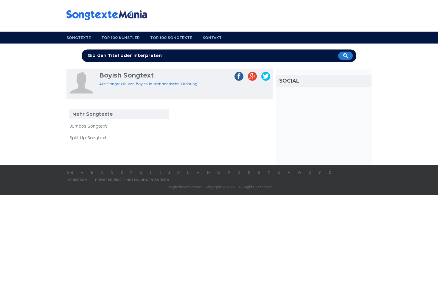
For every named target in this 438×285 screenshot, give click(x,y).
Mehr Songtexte (92, 114)
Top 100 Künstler (120, 38)
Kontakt (212, 38)
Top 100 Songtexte (171, 38)
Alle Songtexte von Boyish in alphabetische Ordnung (148, 84)
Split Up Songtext (88, 138)
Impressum (77, 180)
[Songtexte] (109, 15)
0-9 (69, 172)
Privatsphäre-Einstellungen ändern (132, 180)
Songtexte (78, 38)
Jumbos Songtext (88, 126)
